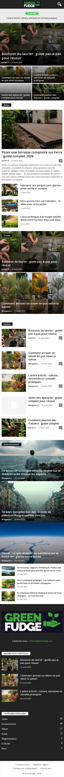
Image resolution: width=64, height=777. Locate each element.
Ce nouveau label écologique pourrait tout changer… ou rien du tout (39, 594)
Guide (4, 734)
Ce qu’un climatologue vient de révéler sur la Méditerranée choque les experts (31, 472)
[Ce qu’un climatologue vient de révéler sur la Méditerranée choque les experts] (32, 460)
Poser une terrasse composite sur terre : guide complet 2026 (32, 154)
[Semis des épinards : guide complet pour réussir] (14, 405)
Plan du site (46, 768)
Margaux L (7, 311)
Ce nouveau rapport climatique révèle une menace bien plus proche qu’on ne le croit (39, 569)
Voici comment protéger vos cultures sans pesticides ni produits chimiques (39, 582)
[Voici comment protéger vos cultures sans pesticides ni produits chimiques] (8, 584)
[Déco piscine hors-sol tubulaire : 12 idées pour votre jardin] (10, 205)
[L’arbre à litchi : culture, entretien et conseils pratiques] (14, 383)
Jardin (4, 719)
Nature (5, 729)
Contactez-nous (22, 764)
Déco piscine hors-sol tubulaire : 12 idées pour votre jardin (40, 202)
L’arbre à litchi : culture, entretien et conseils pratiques (46, 77)
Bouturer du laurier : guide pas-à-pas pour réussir (31, 56)
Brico (4, 748)
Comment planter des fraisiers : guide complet (46, 96)
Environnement (9, 724)
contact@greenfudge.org (40, 641)
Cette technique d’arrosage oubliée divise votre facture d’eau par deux (40, 218)
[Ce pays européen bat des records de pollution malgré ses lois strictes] (32, 501)
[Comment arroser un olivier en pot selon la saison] (32, 293)
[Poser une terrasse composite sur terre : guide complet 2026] (32, 129)
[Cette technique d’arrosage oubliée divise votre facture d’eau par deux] (10, 221)
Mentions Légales (40, 764)
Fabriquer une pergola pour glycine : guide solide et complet (41, 187)
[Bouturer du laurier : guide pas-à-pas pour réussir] (32, 44)
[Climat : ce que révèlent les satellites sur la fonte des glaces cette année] (32, 543)
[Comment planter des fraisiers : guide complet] (14, 428)
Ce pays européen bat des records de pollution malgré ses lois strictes (26, 513)
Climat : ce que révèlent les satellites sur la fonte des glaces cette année (30, 554)
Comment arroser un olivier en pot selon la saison (16, 79)
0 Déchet (6, 743)
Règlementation (9, 739)
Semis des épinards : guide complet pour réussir (32, 18)
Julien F (5, 62)
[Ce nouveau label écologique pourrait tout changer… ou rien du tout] (8, 596)
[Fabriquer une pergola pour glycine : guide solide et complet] (10, 190)
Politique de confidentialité (25, 768)
